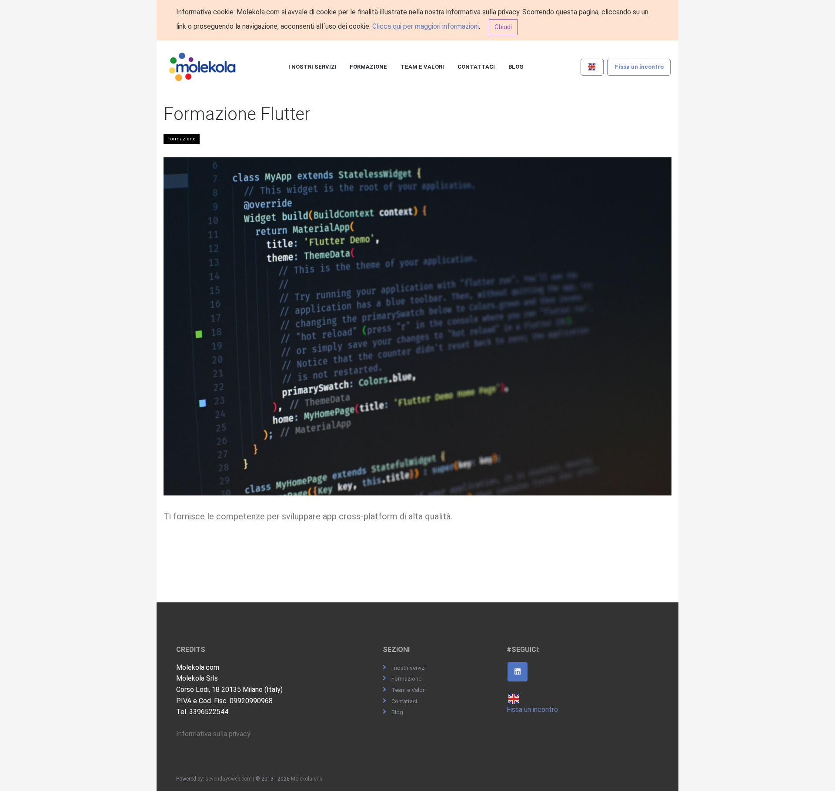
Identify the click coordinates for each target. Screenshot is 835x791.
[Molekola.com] (202, 67)
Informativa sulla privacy (213, 734)
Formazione (368, 66)
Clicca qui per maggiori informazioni (425, 26)
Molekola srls (307, 779)
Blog (516, 66)
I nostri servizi (312, 66)
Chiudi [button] (503, 27)
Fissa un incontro (639, 66)
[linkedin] (518, 672)
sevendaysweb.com (228, 779)
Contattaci (476, 66)
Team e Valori (422, 66)
